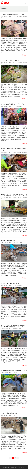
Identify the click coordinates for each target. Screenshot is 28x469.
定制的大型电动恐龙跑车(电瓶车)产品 (13, 326)
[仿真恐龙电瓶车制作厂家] (14, 425)
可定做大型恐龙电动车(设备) (10, 283)
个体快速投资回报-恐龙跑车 (10, 60)
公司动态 (6, 62)
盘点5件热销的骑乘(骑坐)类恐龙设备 (13, 104)
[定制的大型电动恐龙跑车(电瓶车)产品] (14, 338)
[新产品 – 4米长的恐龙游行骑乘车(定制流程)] (14, 163)
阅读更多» (24, 55)
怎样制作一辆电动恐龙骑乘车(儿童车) (13, 15)
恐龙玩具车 (15, 16)
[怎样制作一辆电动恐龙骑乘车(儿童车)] (14, 28)
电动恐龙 (20, 62)
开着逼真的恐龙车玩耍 (8, 240)
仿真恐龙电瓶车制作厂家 (9, 413)
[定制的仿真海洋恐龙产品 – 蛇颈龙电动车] (14, 383)
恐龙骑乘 (20, 16)
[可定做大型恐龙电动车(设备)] (14, 295)
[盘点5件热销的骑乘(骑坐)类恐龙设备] (14, 116)
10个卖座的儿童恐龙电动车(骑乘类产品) (14, 195)
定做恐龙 (15, 285)
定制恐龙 (15, 152)
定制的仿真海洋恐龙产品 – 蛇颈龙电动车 (14, 370)
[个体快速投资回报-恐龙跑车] (14, 74)
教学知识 (6, 16)
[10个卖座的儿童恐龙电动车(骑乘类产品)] (14, 208)
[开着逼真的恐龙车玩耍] (14, 253)
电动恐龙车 (19, 106)
